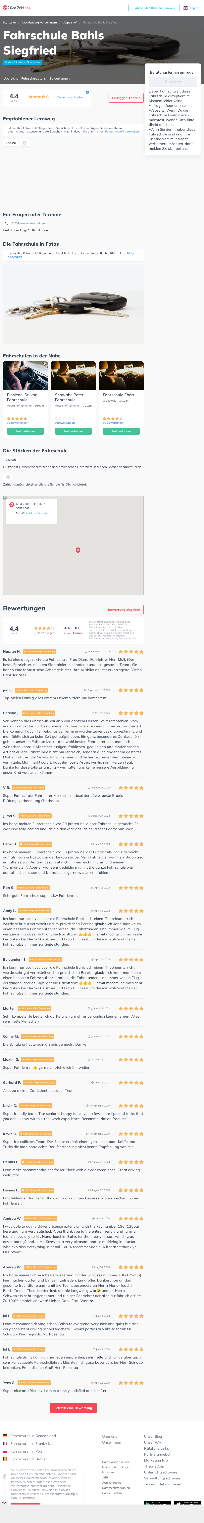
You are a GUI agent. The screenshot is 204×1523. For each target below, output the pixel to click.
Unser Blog (153, 1436)
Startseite (9, 22)
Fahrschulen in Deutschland (33, 1435)
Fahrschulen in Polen (28, 1451)
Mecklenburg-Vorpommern (39, 22)
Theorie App (154, 1466)
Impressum (109, 1472)
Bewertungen (59, 78)
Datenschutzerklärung (115, 1488)
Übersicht (10, 78)
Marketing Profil (157, 1460)
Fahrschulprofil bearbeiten (122, 131)
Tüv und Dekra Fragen (162, 1484)
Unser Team (112, 1442)
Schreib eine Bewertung (73, 1408)
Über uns (109, 1436)
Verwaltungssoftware (162, 1478)
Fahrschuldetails (33, 78)
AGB (105, 1477)
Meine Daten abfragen (116, 1467)
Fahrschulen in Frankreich (32, 1443)
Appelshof (70, 22)
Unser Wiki (153, 1442)
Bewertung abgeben (70, 97)
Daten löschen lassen (115, 1462)
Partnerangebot (157, 1454)
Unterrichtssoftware (160, 1472)
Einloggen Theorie (126, 98)
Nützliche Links (156, 1448)
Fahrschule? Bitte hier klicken (154, 8)
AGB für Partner (112, 1482)
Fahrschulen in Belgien (29, 1459)
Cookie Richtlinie (112, 1493)
